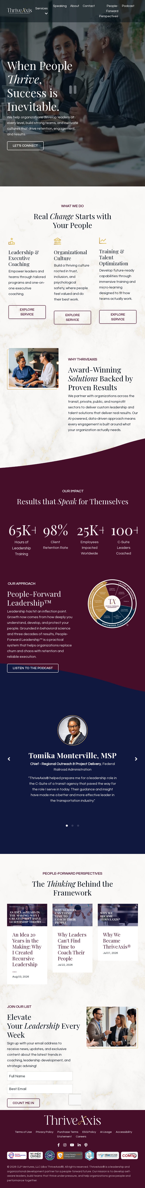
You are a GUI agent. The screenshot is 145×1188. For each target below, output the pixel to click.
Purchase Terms (67, 1132)
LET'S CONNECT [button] (25, 145)
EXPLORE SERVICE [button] (27, 312)
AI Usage (106, 1132)
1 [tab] (67, 826)
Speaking (60, 6)
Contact (89, 6)
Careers (81, 1136)
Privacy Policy (44, 1132)
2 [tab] (72, 826)
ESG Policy (89, 1132)
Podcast (128, 6)
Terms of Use (23, 1132)
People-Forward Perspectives (108, 11)
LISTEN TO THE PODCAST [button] (33, 668)
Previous (9, 759)
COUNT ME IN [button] (23, 1103)
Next (136, 759)
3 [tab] (78, 826)
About (74, 6)
